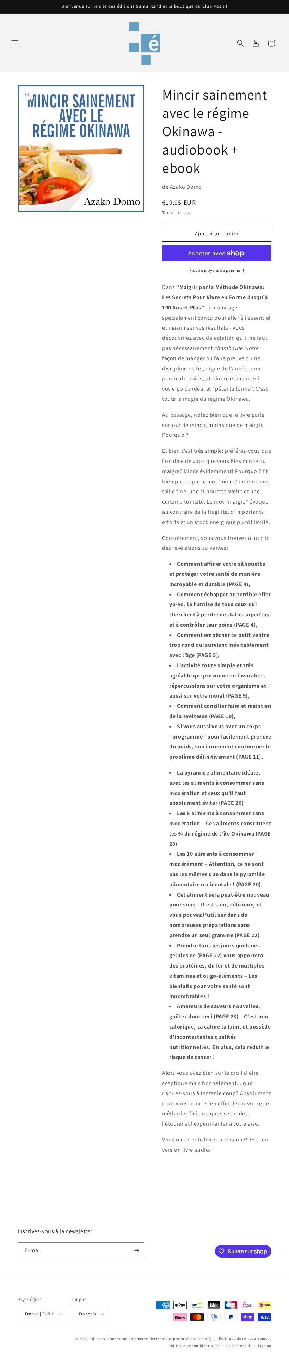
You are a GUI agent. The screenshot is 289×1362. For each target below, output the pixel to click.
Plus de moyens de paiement (217, 270)
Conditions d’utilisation (248, 1345)
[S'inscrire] (136, 1250)
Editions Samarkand (109, 1338)
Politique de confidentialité (194, 1345)
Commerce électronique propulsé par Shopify (170, 1338)
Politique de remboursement (245, 1338)
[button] (15, 43)
